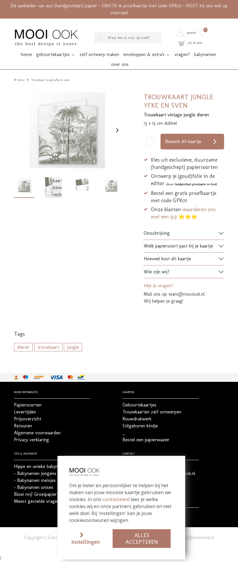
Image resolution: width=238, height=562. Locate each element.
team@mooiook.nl (196, 537)
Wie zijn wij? (157, 271)
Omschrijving (157, 233)
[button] (187, 33)
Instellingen (85, 541)
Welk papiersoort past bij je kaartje (178, 246)
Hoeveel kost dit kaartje (167, 258)
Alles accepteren (141, 538)
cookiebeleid (116, 499)
